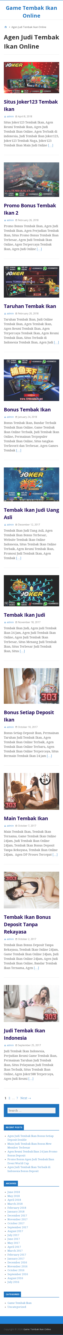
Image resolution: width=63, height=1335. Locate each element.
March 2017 (15, 1250)
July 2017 (13, 1235)
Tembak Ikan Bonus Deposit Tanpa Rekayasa (27, 924)
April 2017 (14, 1246)
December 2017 (17, 1215)
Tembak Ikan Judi (24, 615)
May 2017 (13, 1242)
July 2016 (13, 1282)
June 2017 (13, 1238)
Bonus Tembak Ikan (27, 409)
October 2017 (15, 1223)
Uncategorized (16, 1306)
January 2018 (15, 1211)
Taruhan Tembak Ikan (30, 306)
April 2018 (14, 1199)
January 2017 (15, 1258)
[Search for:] (31, 1110)
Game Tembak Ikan (19, 1302)
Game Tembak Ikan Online (37, 1329)
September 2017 (17, 1227)
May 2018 (13, 1196)
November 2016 (17, 1266)
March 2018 (15, 1203)
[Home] (5, 27)
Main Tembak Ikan (26, 818)
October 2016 (15, 1270)
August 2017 (15, 1231)
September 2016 (17, 1274)
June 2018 (13, 1192)
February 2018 (16, 1207)
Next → (25, 1098)
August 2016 (15, 1278)
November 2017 (17, 1219)
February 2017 (16, 1254)
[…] (50, 145)
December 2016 (17, 1262)
